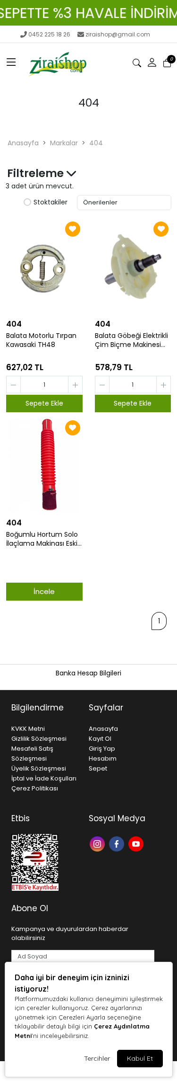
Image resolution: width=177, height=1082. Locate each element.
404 (96, 143)
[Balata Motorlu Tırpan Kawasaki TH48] (44, 266)
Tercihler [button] (97, 1058)
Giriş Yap (102, 748)
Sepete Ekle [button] (44, 403)
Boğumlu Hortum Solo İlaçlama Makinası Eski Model (42, 539)
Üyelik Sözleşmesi (38, 768)
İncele (44, 591)
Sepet (98, 768)
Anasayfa (23, 143)
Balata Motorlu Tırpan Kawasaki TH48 (41, 340)
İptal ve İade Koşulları (43, 778)
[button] (11, 63)
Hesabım (103, 758)
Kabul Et (140, 1058)
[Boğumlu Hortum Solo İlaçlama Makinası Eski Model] (44, 465)
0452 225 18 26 (49, 34)
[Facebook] (117, 842)
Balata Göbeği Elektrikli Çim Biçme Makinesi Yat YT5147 (131, 340)
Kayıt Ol (100, 738)
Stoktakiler (50, 202)
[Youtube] (137, 842)
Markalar (64, 143)
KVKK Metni (28, 728)
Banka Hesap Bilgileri (88, 673)
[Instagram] (98, 842)
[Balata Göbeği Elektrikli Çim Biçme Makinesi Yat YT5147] (133, 266)
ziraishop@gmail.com (117, 34)
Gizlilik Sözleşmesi (39, 738)
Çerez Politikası (34, 788)
